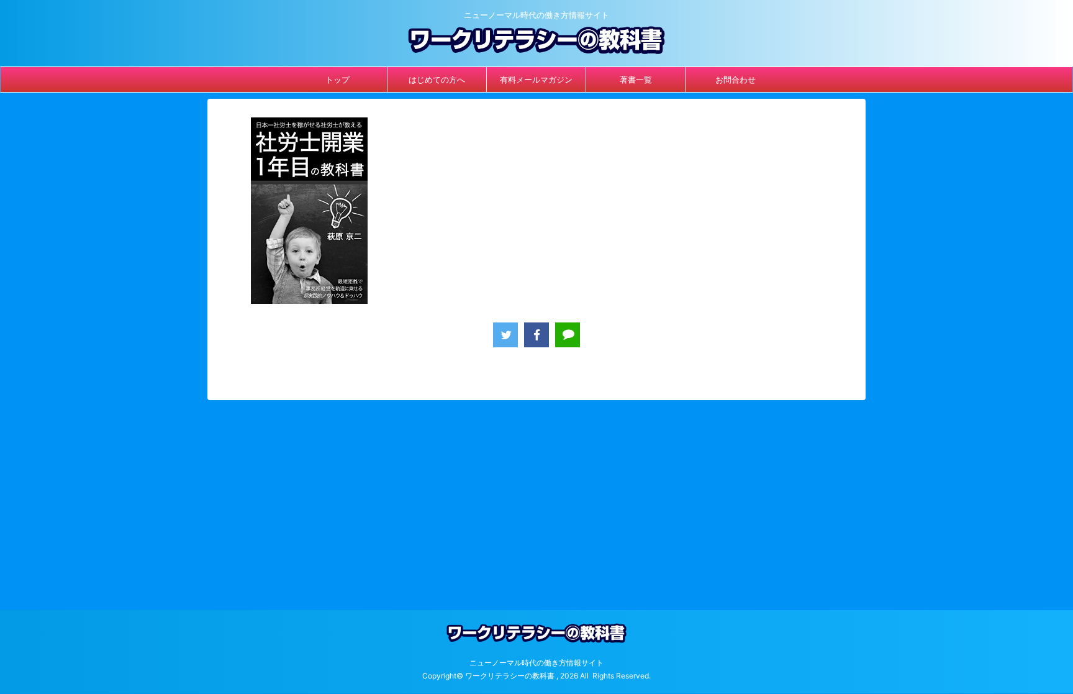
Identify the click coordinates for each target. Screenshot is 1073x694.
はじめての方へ (437, 79)
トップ (337, 79)
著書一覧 (636, 79)
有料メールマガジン (536, 79)
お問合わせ (735, 79)
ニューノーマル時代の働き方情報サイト (536, 662)
